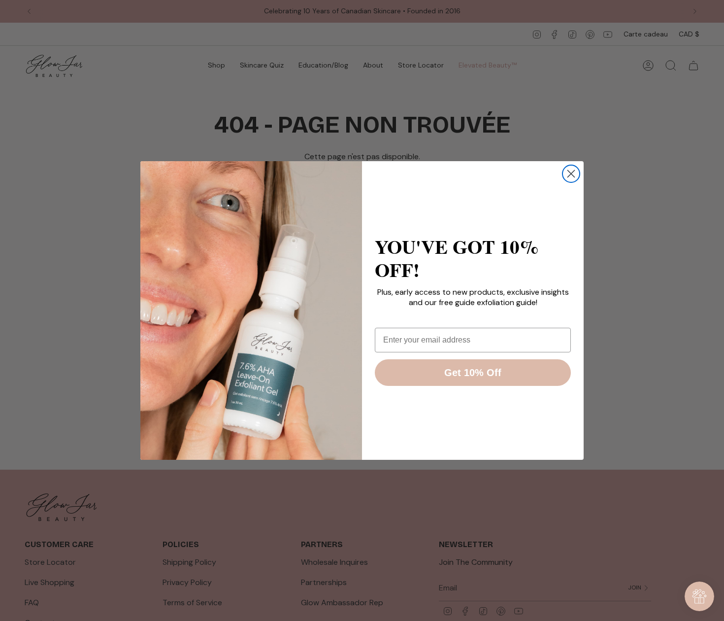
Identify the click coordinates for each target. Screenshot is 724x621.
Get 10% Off (472, 372)
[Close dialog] (571, 173)
